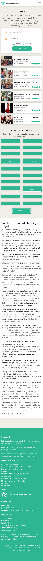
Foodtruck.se (6, 523)
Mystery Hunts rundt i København (14, 481)
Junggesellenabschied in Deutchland (15, 525)
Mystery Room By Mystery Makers (14, 474)
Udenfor (18, 44)
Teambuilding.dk (7, 518)
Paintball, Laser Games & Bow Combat (16, 467)
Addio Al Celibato (8, 530)
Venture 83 (5, 505)
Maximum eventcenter (10, 476)
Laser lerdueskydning (9, 464)
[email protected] (10, 539)
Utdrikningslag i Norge (9, 528)
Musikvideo (5, 486)
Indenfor (28, 44)
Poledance (5, 471)
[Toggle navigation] (39, 3)
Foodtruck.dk (6, 521)
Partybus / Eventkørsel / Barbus (13, 479)
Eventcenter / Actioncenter (11, 469)
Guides (3, 490)
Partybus (4, 483)
